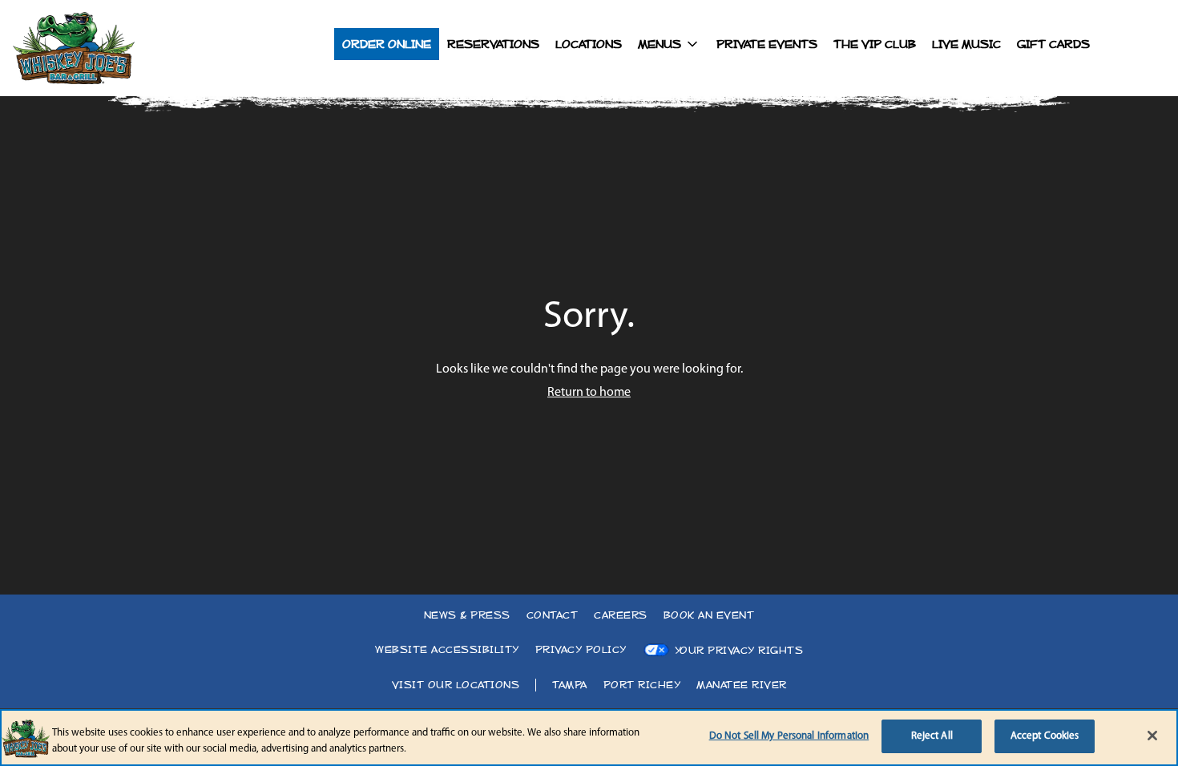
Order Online (386, 44)
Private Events (766, 44)
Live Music (966, 44)
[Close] (1152, 735)
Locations (588, 44)
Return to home (589, 392)
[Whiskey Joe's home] (109, 48)
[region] (589, 737)
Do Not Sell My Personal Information (789, 736)
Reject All (932, 736)
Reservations (493, 44)
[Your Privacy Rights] (723, 650)
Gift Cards (1053, 44)
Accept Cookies (1045, 736)
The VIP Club (874, 44)
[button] (669, 44)
